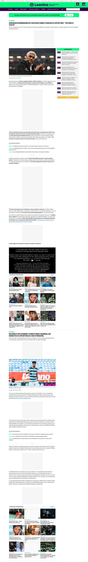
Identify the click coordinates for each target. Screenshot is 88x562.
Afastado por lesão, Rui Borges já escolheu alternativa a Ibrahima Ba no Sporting (33, 434)
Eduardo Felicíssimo (48, 423)
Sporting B (12, 393)
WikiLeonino (23, 9)
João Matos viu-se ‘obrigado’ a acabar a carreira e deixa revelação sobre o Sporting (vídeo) (69, 79)
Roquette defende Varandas (62, 1)
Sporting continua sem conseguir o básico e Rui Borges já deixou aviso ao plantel (70, 63)
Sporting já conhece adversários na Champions (15, 1)
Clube (16, 9)
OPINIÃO (43, 9)
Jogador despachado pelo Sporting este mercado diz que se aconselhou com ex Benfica (70, 68)
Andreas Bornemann (14, 81)
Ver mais (68, 97)
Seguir (70, 15)
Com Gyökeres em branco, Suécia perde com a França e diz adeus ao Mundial (31, 151)
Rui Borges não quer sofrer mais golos (33, 1)
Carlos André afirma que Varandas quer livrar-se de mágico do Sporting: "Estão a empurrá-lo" (69, 84)
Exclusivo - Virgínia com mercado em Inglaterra (78, 1)
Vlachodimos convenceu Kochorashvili (48, 1)
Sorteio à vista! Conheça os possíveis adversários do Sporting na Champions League (69, 58)
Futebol (10, 9)
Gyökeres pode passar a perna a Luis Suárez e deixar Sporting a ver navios (31, 146)
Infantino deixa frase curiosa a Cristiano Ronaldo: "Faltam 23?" (69, 88)
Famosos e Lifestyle (53, 9)
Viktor (26, 211)
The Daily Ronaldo (34, 9)
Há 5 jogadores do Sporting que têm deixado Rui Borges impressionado (30, 436)
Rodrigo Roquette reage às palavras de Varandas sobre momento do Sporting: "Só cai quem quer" (69, 73)
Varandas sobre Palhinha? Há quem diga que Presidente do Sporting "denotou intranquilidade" (69, 93)
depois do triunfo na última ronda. (22, 398)
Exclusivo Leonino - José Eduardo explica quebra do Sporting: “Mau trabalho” (70, 53)
